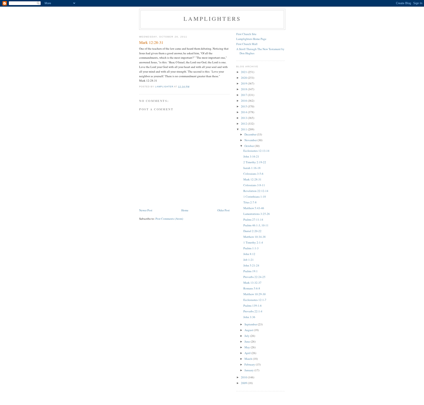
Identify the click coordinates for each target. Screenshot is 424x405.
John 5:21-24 (251, 265)
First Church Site (246, 34)
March (248, 359)
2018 (244, 89)
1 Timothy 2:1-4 (253, 242)
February (250, 364)
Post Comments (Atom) (169, 219)
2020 (244, 78)
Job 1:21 (248, 260)
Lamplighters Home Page (251, 39)
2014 (244, 112)
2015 (244, 106)
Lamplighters (212, 18)
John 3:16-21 (251, 156)
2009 (244, 383)
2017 (244, 95)
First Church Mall (246, 44)
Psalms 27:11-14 (253, 219)
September (251, 324)
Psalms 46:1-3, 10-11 (256, 225)
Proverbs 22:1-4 (252, 311)
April (247, 353)
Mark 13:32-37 (252, 283)
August (249, 330)
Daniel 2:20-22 (252, 231)
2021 (244, 72)
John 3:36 (249, 317)
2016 (244, 101)
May (247, 347)
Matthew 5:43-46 (253, 208)
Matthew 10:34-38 (254, 237)
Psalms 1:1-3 (251, 248)
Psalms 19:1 (250, 271)
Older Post (223, 210)
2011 (244, 129)
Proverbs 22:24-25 (254, 277)
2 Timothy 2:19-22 (254, 162)
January (249, 370)
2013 (244, 118)
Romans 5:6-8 (251, 288)
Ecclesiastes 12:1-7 (254, 300)
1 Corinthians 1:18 (254, 197)
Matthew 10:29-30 (254, 294)
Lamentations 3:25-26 (256, 214)
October (249, 146)
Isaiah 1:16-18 (252, 168)
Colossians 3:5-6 (253, 174)
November (250, 140)
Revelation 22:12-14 (255, 191)
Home (184, 210)
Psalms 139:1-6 (252, 306)
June (247, 341)
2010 (244, 377)
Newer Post (145, 210)
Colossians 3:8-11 (254, 185)
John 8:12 (249, 254)
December (250, 134)
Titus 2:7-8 (250, 202)
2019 (244, 83)
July (247, 336)
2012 (244, 124)
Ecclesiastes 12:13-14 (256, 151)
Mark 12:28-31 (252, 179)
